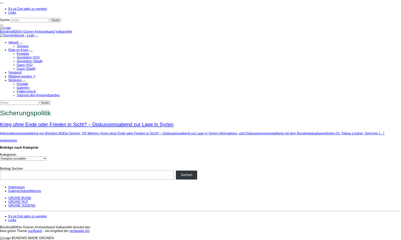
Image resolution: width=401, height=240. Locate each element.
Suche (5, 20)
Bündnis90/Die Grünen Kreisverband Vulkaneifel (36, 31)
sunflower (35, 231)
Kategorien (8, 154)
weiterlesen (8, 140)
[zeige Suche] (1, 25)
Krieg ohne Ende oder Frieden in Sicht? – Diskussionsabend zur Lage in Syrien (87, 124)
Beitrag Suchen (11, 168)
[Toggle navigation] (1, 3)
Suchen (186, 175)
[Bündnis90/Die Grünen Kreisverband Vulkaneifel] (5, 28)
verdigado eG (79, 231)
